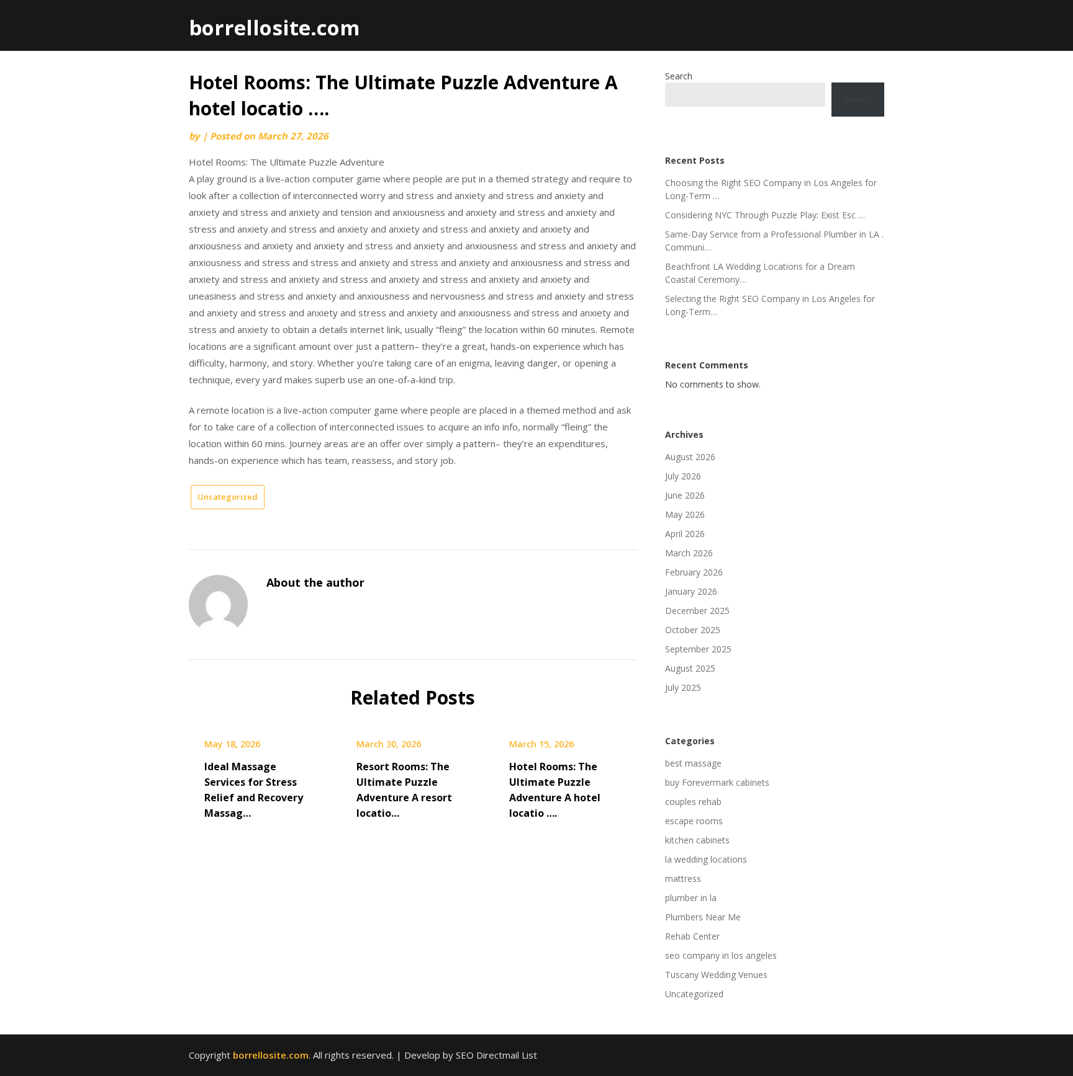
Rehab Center (692, 936)
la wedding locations (706, 859)
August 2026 (690, 457)
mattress (683, 878)
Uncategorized (227, 496)
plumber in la (691, 898)
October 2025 (692, 630)
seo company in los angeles (721, 955)
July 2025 (683, 687)
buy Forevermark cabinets (717, 782)
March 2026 (689, 553)
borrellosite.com (274, 28)
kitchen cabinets (697, 840)
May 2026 (685, 514)
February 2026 (694, 572)
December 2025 (697, 610)
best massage (693, 763)
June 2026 (685, 495)
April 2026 (685, 534)
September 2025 (698, 649)
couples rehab (693, 801)
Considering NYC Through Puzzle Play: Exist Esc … (765, 215)
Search (678, 76)
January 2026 (691, 591)
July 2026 (683, 476)
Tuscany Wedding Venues (716, 974)
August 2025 (690, 668)
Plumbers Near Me (703, 917)
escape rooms (694, 821)
